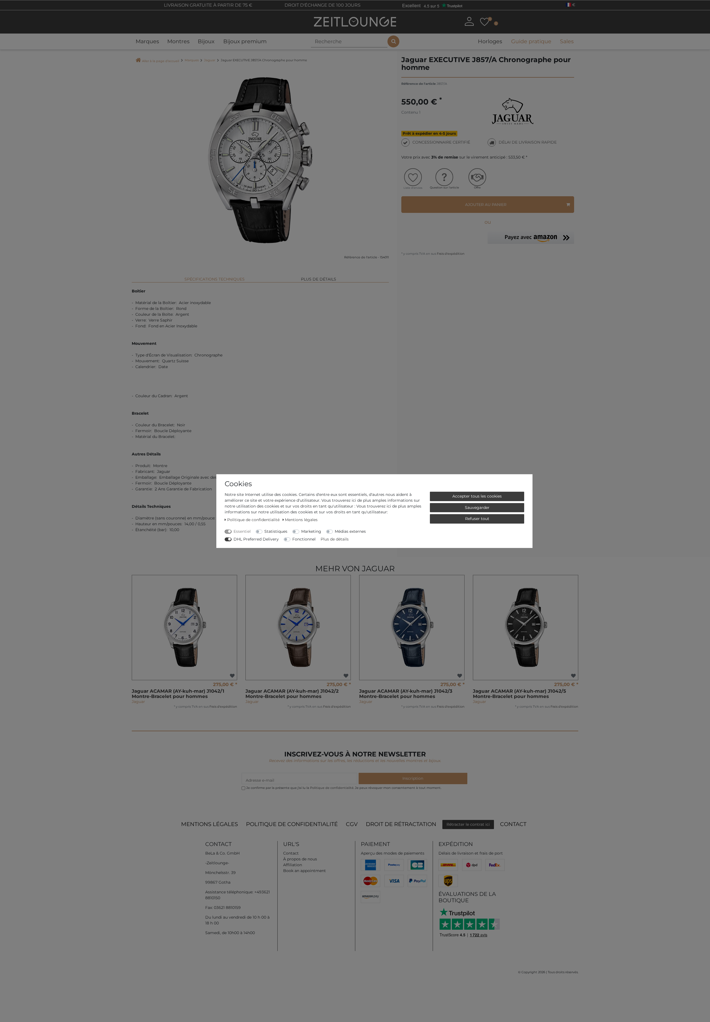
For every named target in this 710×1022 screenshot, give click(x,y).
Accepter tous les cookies (477, 495)
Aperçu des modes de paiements (392, 853)
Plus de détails (318, 279)
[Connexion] (469, 21)
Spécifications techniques (214, 279)
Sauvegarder (477, 507)
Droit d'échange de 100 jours (322, 5)
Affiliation (292, 864)
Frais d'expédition (450, 254)
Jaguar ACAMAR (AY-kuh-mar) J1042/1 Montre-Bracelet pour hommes (178, 694)
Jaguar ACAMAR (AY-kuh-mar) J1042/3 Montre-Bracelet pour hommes (405, 694)
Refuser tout (477, 518)
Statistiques (275, 531)
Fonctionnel (304, 538)
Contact (513, 824)
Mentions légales (209, 824)
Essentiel (242, 531)
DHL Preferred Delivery (256, 538)
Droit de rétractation (401, 824)
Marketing (311, 531)
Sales (567, 41)
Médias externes (350, 531)
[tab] (214, 276)
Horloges (490, 41)
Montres (178, 41)
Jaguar (209, 60)
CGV (352, 824)
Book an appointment (304, 870)
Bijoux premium (245, 41)
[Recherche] (393, 41)
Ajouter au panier (485, 204)
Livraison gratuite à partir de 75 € (207, 5)
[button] (531, 237)
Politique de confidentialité (292, 824)
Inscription (412, 778)
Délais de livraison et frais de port (470, 853)
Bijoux (206, 41)
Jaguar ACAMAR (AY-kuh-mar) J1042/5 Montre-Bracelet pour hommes (519, 694)
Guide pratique (531, 41)
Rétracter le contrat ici (468, 824)
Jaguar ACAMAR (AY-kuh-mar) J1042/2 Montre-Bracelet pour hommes (292, 694)
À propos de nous (300, 859)
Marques (147, 41)
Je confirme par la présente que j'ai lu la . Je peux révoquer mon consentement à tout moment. (343, 788)
